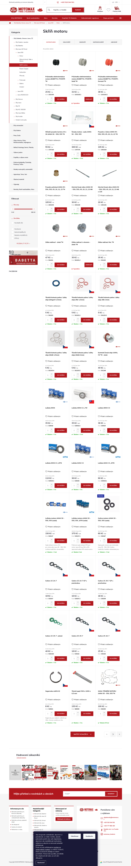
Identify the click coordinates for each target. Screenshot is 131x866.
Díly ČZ (18, 106)
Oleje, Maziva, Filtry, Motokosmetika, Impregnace (22, 141)
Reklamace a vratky (17, 829)
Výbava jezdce (18, 152)
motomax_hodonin (109, 834)
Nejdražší (82, 42)
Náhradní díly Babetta (40, 813)
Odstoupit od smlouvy (64, 819)
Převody (21, 76)
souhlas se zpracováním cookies (48, 848)
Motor (21, 56)
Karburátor (22, 72)
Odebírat (111, 794)
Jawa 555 (20, 91)
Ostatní (21, 87)
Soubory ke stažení (17, 827)
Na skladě (18, 223)
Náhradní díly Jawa (39, 823)
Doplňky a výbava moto (21, 157)
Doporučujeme (51, 42)
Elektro (21, 83)
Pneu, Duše (17, 135)
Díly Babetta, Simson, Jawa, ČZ (23, 38)
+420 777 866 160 (109, 826)
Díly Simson (19, 99)
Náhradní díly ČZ (38, 829)
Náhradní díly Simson (40, 820)
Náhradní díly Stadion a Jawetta (40, 826)
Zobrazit (89, 99)
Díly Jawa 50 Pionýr (21, 49)
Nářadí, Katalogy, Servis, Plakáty (23, 147)
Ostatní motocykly (21, 120)
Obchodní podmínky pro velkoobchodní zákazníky (18, 816)
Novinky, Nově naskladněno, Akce (24, 189)
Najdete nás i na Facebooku (111, 830)
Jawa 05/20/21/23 (23, 95)
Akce (16, 226)
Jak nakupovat (15, 824)
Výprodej (16, 184)
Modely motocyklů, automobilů (23, 169)
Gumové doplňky (19, 232)
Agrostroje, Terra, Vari (20, 174)
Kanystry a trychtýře (20, 235)
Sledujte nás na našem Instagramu (15, 773)
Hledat (78, 10)
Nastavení (40, 863)
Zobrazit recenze (21, 758)
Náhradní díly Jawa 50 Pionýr (40, 817)
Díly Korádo (19, 116)
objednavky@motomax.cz (111, 818)
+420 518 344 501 (109, 822)
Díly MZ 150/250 (21, 109)
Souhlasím (89, 836)
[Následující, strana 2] (113, 734)
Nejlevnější (66, 42)
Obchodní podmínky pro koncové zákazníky (21, 2)
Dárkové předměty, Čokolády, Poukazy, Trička (22, 163)
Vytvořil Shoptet (107, 862)
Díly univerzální (18, 125)
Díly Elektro (17, 130)
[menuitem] (16, 18)
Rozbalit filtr (22, 243)
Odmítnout (74, 836)
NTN (16, 238)
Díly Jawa (18, 103)
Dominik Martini (117, 862)
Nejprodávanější (98, 42)
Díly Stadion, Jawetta (22, 42)
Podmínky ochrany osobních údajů (19, 821)
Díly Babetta (19, 46)
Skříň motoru (23, 65)
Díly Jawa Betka (20, 113)
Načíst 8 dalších (81, 734)
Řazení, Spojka (23, 69)
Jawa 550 (20, 52)
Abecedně (114, 42)
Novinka (17, 229)
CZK (116, 2)
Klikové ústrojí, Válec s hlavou (26, 60)
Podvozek (22, 80)
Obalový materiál (19, 179)
